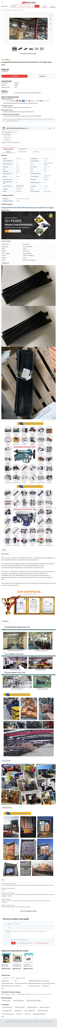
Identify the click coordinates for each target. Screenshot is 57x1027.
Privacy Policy (49, 1021)
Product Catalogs (21, 978)
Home (2, 10)
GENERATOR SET (5, 981)
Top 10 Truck (19, 1014)
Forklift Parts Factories (20, 1007)
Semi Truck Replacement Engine (34, 1000)
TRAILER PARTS (45, 986)
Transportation (8, 10)
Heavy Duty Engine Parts (18, 1000)
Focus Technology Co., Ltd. (19, 1021)
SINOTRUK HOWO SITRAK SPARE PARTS (10, 986)
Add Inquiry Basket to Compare (28, 53)
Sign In (3, 142)
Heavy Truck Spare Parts (29, 1010)
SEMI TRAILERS (45, 981)
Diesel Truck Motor (6, 1000)
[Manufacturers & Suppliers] (29, 2)
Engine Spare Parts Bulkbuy (39, 1014)
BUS (16, 981)
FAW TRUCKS (18, 986)
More (2, 1016)
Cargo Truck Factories (44, 1007)
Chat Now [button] (43, 76)
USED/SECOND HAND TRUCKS (8, 983)
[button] (51, 151)
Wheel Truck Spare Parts (43, 1010)
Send (13, 943)
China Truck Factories (7, 1007)
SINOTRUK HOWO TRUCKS (34, 986)
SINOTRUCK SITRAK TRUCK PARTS (22, 983)
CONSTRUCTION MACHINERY (35, 981)
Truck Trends (27, 1014)
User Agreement (36, 1021)
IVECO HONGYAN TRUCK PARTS (49, 983)
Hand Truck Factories (32, 1007)
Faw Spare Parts (17, 1010)
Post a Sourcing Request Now (41, 943)
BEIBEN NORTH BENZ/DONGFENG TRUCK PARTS (39, 983)
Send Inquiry (14, 76)
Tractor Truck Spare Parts (8, 1014)
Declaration (43, 1021)
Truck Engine (20, 10)
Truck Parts (14, 10)
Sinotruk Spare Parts (7, 1010)
